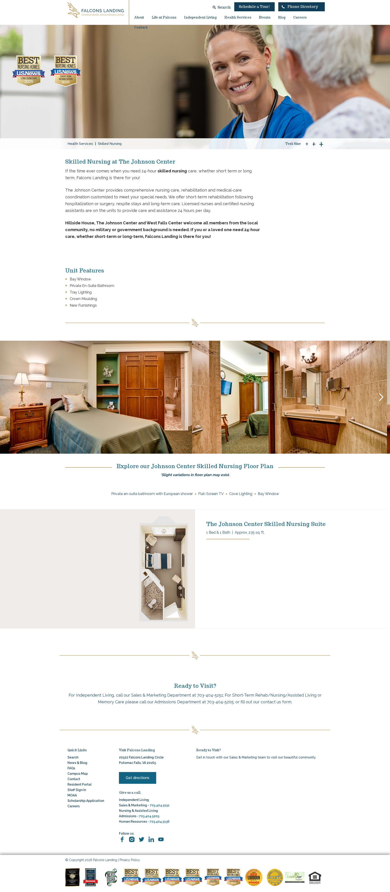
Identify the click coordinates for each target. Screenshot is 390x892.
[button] (301, 6)
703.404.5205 (149, 816)
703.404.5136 (159, 821)
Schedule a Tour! (254, 6)
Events (264, 17)
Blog (282, 17)
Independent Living (200, 17)
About (139, 17)
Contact (141, 27)
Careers (299, 17)
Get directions (137, 778)
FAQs (71, 768)
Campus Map (77, 773)
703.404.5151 (159, 805)
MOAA (72, 795)
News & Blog (77, 763)
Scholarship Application (85, 801)
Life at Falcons (164, 17)
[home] (95, 10)
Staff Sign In (76, 790)
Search (224, 7)
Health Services (237, 17)
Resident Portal (79, 784)
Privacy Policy (130, 860)
